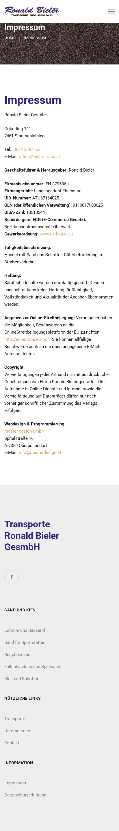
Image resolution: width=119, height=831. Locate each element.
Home (9, 38)
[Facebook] (11, 577)
